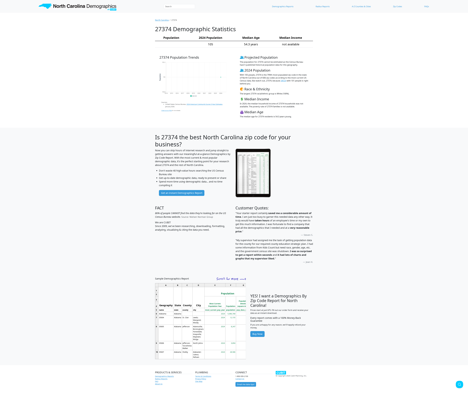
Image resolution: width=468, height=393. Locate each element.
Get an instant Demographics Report (181, 193)
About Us (158, 384)
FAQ (156, 381)
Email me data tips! (245, 384)
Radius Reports (323, 6)
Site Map (198, 381)
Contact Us (239, 379)
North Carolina (162, 20)
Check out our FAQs (166, 110)
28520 (283, 80)
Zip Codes (397, 6)
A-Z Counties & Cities (361, 6)
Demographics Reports (282, 6)
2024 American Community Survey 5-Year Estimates (204, 104)
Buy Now (257, 334)
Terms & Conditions (203, 376)
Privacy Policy (200, 379)
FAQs (426, 6)
